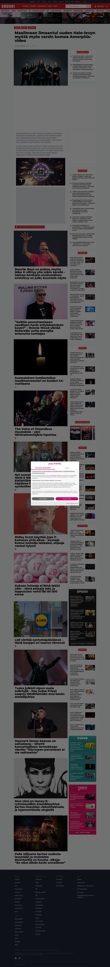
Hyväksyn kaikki (66, 498)
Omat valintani (43, 498)
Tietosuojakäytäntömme (72, 503)
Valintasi (67, 468)
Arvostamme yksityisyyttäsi (43, 467)
